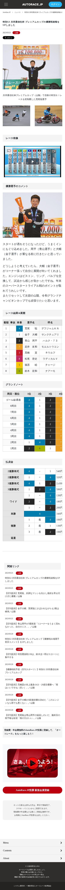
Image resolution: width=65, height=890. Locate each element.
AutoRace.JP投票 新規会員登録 (32, 790)
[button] (6, 4)
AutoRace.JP (7, 12)
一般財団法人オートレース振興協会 (38, 886)
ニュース (18, 12)
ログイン (55, 4)
